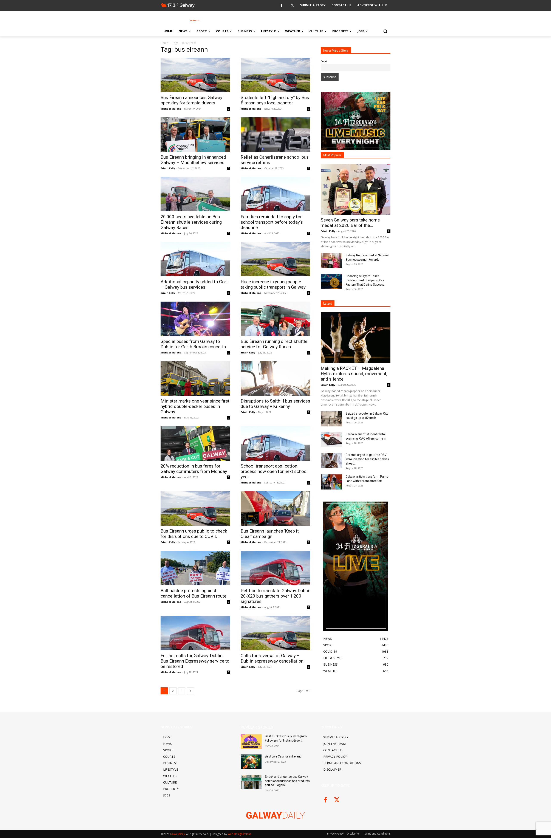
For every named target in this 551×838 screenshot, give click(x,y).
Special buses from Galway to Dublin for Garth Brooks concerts (193, 344)
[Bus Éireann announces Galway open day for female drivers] (195, 75)
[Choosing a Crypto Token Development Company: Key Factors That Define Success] (331, 281)
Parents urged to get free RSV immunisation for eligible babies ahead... (367, 459)
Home (164, 43)
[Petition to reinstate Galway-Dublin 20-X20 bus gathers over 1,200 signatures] (275, 568)
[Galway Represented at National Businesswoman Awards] (331, 260)
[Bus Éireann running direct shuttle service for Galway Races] (275, 319)
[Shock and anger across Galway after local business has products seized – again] (251, 782)
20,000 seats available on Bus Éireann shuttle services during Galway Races (191, 222)
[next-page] (190, 690)
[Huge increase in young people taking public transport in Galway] (275, 259)
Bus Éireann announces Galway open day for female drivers (191, 100)
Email (324, 61)
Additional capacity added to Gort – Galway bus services (194, 284)
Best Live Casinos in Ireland (283, 756)
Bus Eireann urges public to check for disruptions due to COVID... (194, 533)
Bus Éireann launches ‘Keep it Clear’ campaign (270, 533)
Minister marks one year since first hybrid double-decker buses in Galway (195, 406)
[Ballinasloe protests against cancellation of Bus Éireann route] (195, 568)
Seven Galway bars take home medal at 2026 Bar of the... (350, 222)
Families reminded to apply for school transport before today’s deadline (272, 222)
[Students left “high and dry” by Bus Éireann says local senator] (275, 75)
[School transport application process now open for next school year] (275, 443)
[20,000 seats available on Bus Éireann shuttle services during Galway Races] (195, 194)
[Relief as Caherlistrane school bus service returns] (275, 134)
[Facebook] (281, 5)
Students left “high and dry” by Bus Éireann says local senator (275, 100)
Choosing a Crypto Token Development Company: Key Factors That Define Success (365, 280)
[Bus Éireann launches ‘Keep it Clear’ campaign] (275, 508)
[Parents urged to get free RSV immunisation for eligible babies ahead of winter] (331, 460)
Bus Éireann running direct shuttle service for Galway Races (274, 344)
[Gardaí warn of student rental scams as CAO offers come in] (331, 439)
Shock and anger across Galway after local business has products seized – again (287, 781)
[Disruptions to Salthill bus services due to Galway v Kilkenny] (275, 378)
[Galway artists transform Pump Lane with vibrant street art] (331, 481)
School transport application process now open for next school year (274, 471)
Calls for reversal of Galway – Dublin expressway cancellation (272, 658)
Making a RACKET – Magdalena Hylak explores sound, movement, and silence (354, 374)
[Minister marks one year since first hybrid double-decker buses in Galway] (195, 378)
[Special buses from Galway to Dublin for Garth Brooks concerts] (195, 319)
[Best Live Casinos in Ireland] (251, 761)
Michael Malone (171, 108)
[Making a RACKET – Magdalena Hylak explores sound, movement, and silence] (355, 337)
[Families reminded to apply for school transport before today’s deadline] (275, 194)
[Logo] (195, 20)
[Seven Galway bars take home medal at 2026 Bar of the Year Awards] (355, 189)
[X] (292, 5)
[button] (385, 31)
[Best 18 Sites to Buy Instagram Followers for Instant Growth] (251, 741)
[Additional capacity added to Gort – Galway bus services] (195, 259)
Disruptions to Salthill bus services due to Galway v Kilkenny (275, 403)
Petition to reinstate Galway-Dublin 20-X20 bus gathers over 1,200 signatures (275, 596)
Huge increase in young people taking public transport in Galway (273, 284)
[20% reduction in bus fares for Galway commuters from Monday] (195, 443)
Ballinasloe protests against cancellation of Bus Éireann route (193, 593)
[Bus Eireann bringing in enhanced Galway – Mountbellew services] (195, 134)
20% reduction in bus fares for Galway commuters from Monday (194, 468)
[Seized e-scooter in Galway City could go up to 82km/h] (331, 418)
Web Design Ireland (240, 834)
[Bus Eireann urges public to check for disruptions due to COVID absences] (195, 508)
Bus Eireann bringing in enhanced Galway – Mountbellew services (193, 160)
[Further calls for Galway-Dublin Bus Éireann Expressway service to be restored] (195, 633)
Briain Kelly (168, 168)
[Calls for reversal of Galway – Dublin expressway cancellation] (275, 633)
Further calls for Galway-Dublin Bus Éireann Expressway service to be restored (195, 661)
